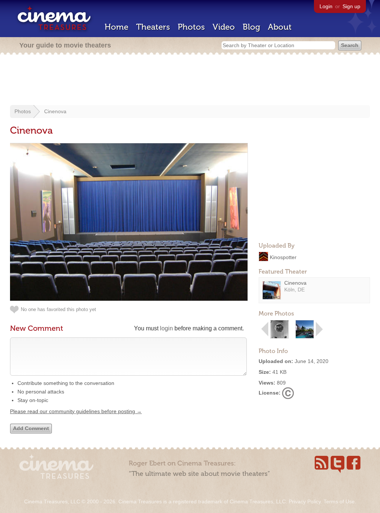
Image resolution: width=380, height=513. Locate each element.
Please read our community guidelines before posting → (76, 411)
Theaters (153, 27)
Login (326, 6)
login (166, 328)
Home (116, 27)
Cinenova (55, 111)
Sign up (351, 6)
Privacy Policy (305, 501)
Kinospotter (283, 257)
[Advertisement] (190, 80)
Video (224, 27)
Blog (251, 27)
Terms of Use (339, 501)
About (280, 27)
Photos (191, 27)
